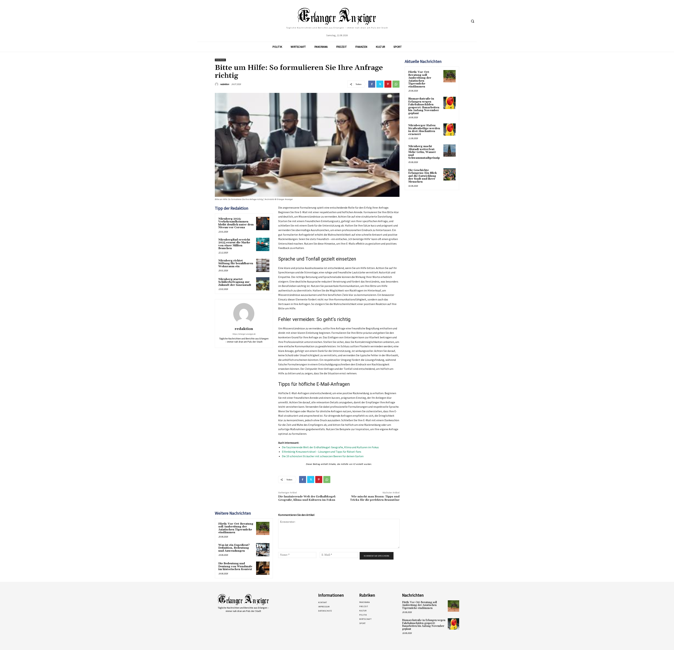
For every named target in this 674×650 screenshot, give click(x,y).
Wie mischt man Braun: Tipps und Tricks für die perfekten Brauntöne (374, 498)
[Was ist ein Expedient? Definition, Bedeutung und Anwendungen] (262, 549)
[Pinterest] (387, 84)
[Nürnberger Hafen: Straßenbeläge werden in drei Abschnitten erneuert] (449, 129)
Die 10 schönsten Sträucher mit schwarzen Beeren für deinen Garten (323, 456)
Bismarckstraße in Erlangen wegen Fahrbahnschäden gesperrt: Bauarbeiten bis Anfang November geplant (423, 106)
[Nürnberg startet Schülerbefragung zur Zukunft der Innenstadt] (262, 284)
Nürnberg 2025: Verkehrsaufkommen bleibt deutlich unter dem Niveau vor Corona (236, 223)
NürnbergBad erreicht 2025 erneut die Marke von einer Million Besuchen (234, 244)
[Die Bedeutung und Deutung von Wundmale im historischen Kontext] (262, 568)
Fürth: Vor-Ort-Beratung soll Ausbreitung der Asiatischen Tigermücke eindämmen (235, 528)
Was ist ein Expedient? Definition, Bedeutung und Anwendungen (234, 548)
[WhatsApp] (395, 84)
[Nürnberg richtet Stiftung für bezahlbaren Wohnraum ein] (262, 265)
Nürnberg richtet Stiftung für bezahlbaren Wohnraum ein (235, 263)
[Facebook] (371, 84)
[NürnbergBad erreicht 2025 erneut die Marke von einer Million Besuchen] (262, 244)
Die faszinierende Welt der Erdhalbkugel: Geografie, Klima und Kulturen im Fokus (330, 447)
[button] (472, 21)
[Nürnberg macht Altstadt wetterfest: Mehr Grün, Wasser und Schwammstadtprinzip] (449, 150)
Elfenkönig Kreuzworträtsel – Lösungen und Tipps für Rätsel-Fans (321, 451)
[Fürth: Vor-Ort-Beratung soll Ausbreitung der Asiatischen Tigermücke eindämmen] (262, 528)
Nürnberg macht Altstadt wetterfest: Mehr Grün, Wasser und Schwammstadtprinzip (424, 152)
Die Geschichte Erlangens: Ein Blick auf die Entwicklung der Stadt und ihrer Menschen (422, 176)
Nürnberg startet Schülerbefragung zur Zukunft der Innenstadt (234, 282)
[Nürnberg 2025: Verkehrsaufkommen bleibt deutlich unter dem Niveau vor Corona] (262, 223)
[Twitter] (379, 84)
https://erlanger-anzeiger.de (243, 334)
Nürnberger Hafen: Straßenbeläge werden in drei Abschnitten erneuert (424, 130)
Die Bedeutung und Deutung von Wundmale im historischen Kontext (235, 566)
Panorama (220, 60)
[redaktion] (217, 84)
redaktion (224, 84)
